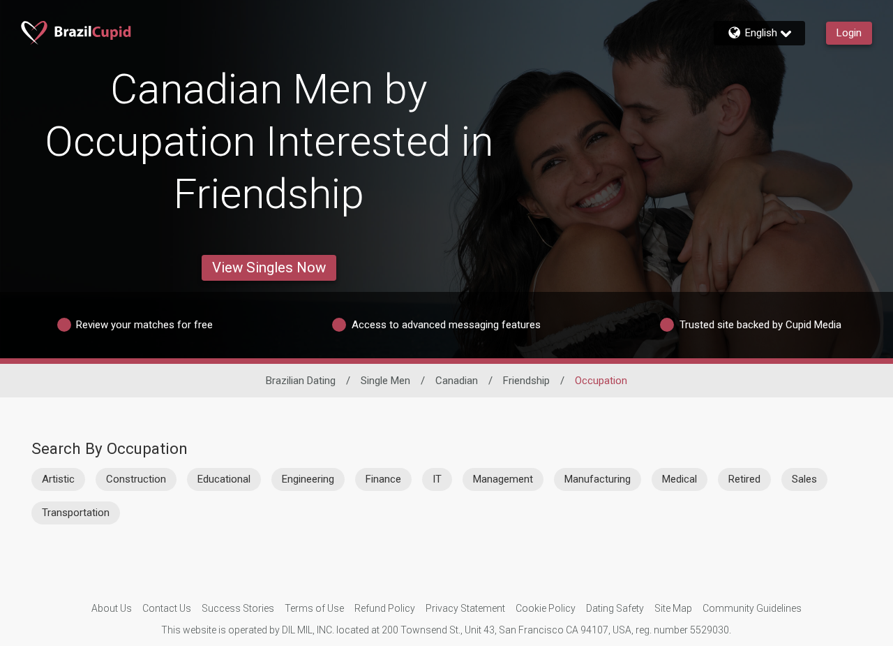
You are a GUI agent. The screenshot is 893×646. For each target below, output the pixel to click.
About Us (111, 608)
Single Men (385, 380)
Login (849, 33)
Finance (383, 479)
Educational (223, 479)
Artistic (58, 479)
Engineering (308, 479)
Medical (679, 479)
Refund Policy (384, 608)
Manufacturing (597, 479)
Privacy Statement (465, 608)
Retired (744, 479)
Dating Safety (615, 608)
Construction (136, 479)
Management (503, 479)
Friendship (526, 380)
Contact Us (166, 608)
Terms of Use (314, 608)
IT (437, 479)
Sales (804, 479)
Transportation (76, 512)
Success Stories (238, 608)
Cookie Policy (546, 608)
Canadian (456, 380)
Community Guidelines (752, 608)
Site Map (673, 608)
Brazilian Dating (301, 380)
